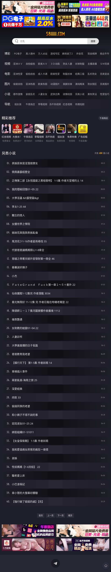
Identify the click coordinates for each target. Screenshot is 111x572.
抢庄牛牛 (104, 53)
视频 (7, 64)
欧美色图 (42, 84)
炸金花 (79, 53)
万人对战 (42, 53)
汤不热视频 (55, 104)
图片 (7, 84)
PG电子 (18, 53)
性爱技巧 (104, 94)
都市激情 (18, 94)
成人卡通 (42, 73)
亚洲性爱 (18, 73)
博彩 (7, 54)
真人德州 (30, 53)
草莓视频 (42, 104)
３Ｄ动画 (55, 63)
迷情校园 (67, 94)
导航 (7, 104)
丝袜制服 (79, 63)
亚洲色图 (30, 84)
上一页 (50, 515)
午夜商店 (30, 104)
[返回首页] (105, 565)
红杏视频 (67, 104)
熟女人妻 (67, 63)
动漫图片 (55, 84)
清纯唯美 (79, 84)
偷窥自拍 (18, 84)
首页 (41, 515)
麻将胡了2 (67, 53)
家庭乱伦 (30, 94)
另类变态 (104, 73)
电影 (7, 74)
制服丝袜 (67, 73)
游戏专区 (55, 53)
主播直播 (92, 63)
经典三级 (79, 73)
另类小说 (79, 94)
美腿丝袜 (67, 84)
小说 (7, 94)
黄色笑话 (92, 94)
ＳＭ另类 (104, 63)
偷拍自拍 (30, 73)
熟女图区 (92, 84)
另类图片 (104, 84)
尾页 (70, 515)
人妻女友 (42, 94)
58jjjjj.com (55, 34)
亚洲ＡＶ (18, 63)
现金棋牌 (92, 53)
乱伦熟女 (92, 73)
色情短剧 (79, 104)
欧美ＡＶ (42, 63)
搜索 (93, 41)
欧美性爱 (55, 73)
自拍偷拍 (30, 63)
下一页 (61, 515)
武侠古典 (55, 94)
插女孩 (17, 104)
